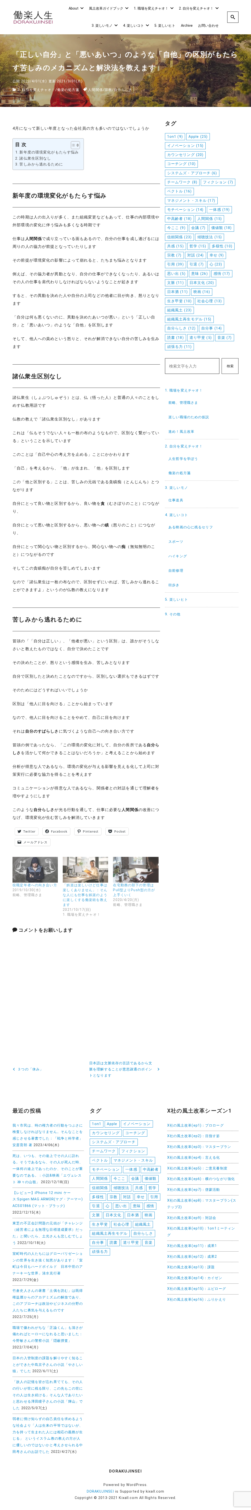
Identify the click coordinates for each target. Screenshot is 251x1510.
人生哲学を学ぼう (183, 459)
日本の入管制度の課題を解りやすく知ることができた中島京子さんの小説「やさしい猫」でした (48, 1364)
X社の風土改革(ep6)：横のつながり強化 (201, 1179)
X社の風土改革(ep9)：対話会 (191, 1218)
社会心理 (209, 301)
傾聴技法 (209, 237)
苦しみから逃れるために (41, 164)
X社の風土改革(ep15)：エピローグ (196, 1289)
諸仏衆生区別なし (35, 158)
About (73, 8)
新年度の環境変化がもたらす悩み (49, 152)
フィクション (218, 182)
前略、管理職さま (183, 403)
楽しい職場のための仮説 (188, 417)
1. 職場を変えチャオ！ (151, 8)
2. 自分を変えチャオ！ (196, 8)
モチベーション (185, 209)
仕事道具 (175, 500)
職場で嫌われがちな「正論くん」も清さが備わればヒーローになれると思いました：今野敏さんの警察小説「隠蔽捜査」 (48, 1334)
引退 (196, 264)
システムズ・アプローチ (192, 173)
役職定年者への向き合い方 (35, 885)
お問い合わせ (208, 26)
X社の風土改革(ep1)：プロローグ (195, 1125)
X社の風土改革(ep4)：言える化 (193, 1157)
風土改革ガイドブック (106, 8)
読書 (175, 337)
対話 (195, 255)
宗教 (108, 90)
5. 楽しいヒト (164, 26)
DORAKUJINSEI (100, 1491)
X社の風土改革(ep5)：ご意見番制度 (197, 1168)
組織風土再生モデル (189, 319)
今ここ (176, 228)
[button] (73, 145)
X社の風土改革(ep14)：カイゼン (194, 1278)
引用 (175, 264)
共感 (175, 246)
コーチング (181, 164)
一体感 (219, 209)
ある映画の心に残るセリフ (190, 527)
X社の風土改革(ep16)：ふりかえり (196, 1299)
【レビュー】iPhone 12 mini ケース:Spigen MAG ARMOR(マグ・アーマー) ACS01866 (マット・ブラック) (48, 1199)
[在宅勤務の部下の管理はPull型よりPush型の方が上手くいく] (135, 870)
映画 (201, 292)
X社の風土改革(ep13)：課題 (191, 1267)
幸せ (217, 255)
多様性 (222, 246)
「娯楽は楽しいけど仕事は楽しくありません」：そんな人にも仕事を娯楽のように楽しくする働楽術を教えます (85, 895)
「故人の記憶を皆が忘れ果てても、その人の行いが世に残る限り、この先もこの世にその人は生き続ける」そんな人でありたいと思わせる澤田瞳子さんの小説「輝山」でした (48, 1395)
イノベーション (185, 145)
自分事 (211, 328)
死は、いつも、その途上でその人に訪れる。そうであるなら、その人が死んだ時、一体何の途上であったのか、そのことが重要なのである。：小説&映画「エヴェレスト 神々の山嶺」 (48, 1169)
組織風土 (179, 310)
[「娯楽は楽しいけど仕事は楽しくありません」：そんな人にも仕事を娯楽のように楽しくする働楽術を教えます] (85, 870)
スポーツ (175, 542)
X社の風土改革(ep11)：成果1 (192, 1246)
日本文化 (201, 282)
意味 (199, 273)
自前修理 (175, 571)
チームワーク (182, 182)
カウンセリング (185, 154)
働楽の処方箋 (68, 90)
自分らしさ (123, 90)
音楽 (224, 337)
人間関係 (95, 90)
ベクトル (179, 191)
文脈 (175, 282)
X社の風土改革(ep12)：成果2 (192, 1257)
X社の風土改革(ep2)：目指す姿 (193, 1136)
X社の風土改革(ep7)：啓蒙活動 (193, 1190)
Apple (198, 136)
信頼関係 (179, 237)
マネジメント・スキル (191, 200)
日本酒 (177, 292)
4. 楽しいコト (133, 26)
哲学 (197, 246)
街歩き (173, 585)
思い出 (176, 273)
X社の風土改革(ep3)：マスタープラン (199, 1147)
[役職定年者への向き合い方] (35, 870)
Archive (187, 26)
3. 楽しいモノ (102, 26)
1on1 (175, 136)
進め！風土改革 (181, 432)
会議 (198, 228)
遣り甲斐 (200, 337)
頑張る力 (179, 346)
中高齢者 (179, 218)
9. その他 (173, 614)
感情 (221, 273)
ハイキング (177, 556)
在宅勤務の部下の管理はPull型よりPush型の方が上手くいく (134, 890)
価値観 (221, 228)
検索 (230, 366)
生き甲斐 (179, 301)
